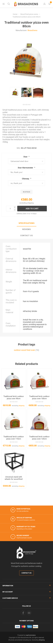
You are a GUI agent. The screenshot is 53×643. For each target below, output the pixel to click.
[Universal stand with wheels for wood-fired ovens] (13, 461)
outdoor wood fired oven (24, 350)
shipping (30, 203)
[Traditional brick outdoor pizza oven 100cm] (39, 381)
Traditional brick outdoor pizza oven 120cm (39, 438)
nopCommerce (30, 635)
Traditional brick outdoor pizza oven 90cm (13, 397)
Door (26, 157)
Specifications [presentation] (27, 223)
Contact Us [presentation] (26, 235)
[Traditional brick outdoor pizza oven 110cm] (13, 421)
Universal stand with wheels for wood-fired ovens (13, 479)
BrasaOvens (32, 30)
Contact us (26, 573)
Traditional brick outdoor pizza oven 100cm (39, 397)
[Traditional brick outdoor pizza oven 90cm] (13, 381)
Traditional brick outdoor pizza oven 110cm (13, 438)
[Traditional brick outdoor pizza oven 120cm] (39, 421)
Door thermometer (26, 168)
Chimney (26, 179)
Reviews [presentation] (26, 229)
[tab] (26, 223)
